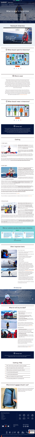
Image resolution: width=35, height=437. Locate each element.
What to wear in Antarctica (14, 6)
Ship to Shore (31, 325)
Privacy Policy (19, 434)
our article (18, 193)
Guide (5, 6)
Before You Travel (8, 6)
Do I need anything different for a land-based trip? (15, 378)
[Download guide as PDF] (14, 68)
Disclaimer (22, 434)
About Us (2, 414)
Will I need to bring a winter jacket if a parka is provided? (16, 365)
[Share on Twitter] (18, 68)
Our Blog (2, 417)
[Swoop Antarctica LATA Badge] (23, 432)
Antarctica (2, 6)
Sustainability (3, 416)
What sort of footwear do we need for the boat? (15, 376)
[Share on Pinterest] (21, 68)
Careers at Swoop (3, 418)
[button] (16, 239)
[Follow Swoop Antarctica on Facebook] (24, 426)
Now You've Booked (4, 4)
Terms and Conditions (15, 434)
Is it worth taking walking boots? (12, 374)
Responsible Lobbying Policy (31, 434)
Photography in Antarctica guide (29, 270)
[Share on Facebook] (16, 68)
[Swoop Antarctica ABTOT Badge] (14, 432)
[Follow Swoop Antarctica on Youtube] (28, 426)
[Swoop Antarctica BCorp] (7, 432)
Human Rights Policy (26, 434)
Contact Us (2, 415)
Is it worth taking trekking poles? (12, 372)
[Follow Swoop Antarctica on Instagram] (26, 426)
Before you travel (11, 4)
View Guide (17, 66)
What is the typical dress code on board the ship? (15, 367)
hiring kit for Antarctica (23, 94)
